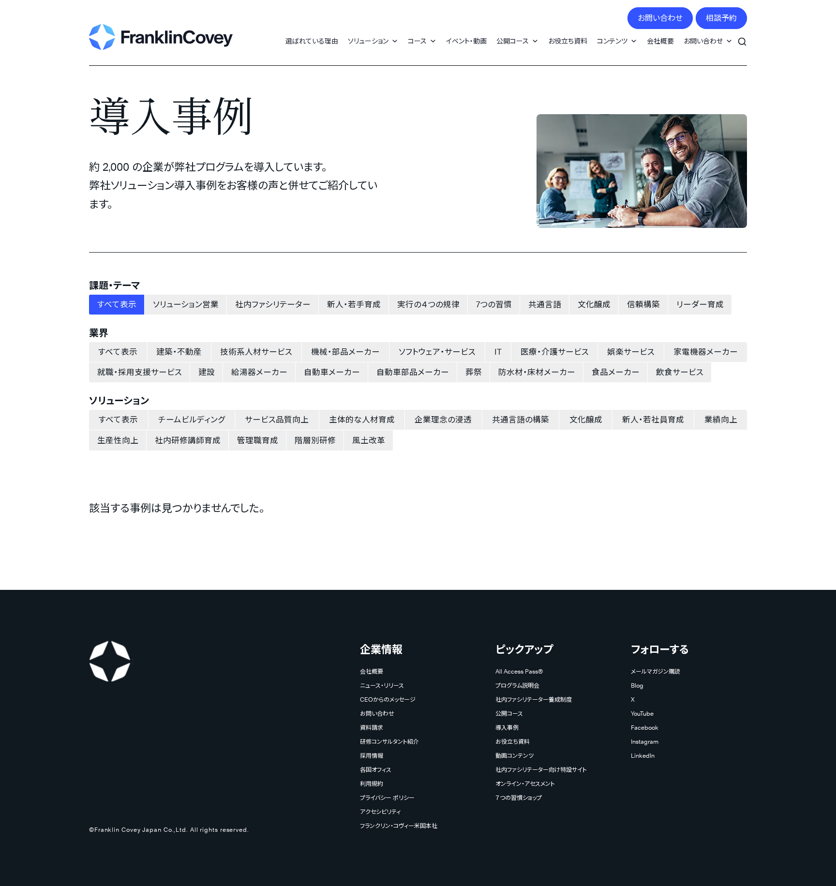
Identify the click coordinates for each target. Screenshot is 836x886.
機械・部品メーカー (345, 352)
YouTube (642, 713)
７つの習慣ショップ (518, 797)
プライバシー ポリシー (387, 797)
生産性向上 (117, 440)
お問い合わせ (660, 18)
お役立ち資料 (567, 41)
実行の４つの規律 (428, 304)
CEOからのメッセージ (388, 699)
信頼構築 (643, 304)
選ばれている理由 (311, 41)
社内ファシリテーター (273, 304)
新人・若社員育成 (653, 419)
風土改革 (368, 440)
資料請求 (371, 727)
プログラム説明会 (517, 685)
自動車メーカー (332, 372)
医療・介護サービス (555, 352)
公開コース (512, 41)
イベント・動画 (466, 41)
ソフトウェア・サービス (437, 352)
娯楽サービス (631, 352)
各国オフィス (375, 769)
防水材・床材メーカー (536, 372)
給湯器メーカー (259, 372)
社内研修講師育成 (188, 440)
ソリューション (368, 41)
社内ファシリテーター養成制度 (533, 699)
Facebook (644, 727)
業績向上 (720, 419)
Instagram (644, 741)
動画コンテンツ (514, 755)
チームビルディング (191, 419)
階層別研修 (315, 440)
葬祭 (473, 372)
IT (498, 352)
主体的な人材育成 (362, 419)
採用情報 (371, 755)
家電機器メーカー (705, 352)
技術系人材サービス (256, 352)
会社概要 (660, 41)
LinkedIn (643, 755)
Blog (637, 685)
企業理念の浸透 (443, 419)
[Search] (742, 36)
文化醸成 (594, 304)
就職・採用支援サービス (139, 372)
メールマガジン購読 (655, 671)
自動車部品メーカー (412, 372)
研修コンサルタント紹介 (389, 741)
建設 (206, 372)
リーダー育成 (700, 304)
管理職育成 (257, 440)
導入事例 (507, 727)
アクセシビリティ (380, 811)
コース (417, 41)
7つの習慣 (494, 304)
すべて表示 (116, 304)
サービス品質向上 (277, 419)
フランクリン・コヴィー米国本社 (398, 825)
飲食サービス (679, 372)
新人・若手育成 (354, 304)
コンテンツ (612, 41)
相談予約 (721, 18)
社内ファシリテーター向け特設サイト (541, 769)
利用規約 (371, 783)
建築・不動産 (179, 352)
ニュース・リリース (382, 685)
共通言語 (544, 304)
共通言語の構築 (520, 419)
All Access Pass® (519, 671)
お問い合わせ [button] (703, 41)
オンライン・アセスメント (525, 783)
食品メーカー (616, 372)
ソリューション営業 (186, 304)
